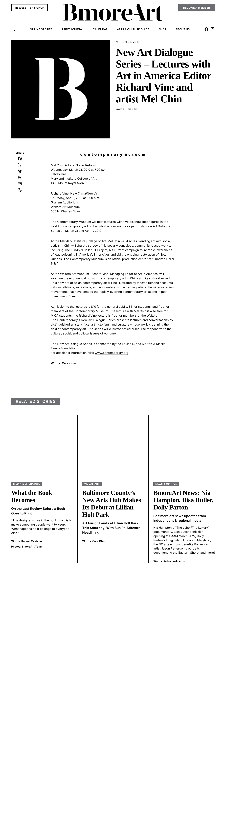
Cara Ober (99, 541)
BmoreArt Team (32, 546)
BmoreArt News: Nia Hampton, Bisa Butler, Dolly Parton (183, 500)
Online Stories (41, 29)
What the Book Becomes (31, 496)
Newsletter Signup (29, 7)
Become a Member (196, 7)
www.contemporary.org (111, 352)
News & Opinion (166, 483)
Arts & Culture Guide (133, 29)
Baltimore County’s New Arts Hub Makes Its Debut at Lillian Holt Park (111, 503)
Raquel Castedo (31, 541)
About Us (183, 29)
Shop (162, 29)
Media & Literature (26, 483)
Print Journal (73, 29)
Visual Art (92, 483)
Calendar (100, 29)
